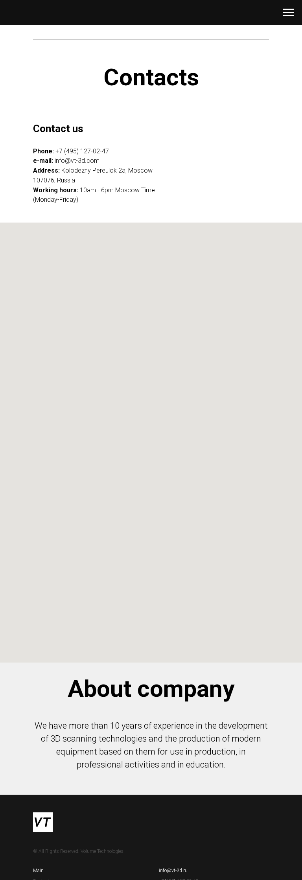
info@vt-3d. (71, 160)
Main (38, 870)
